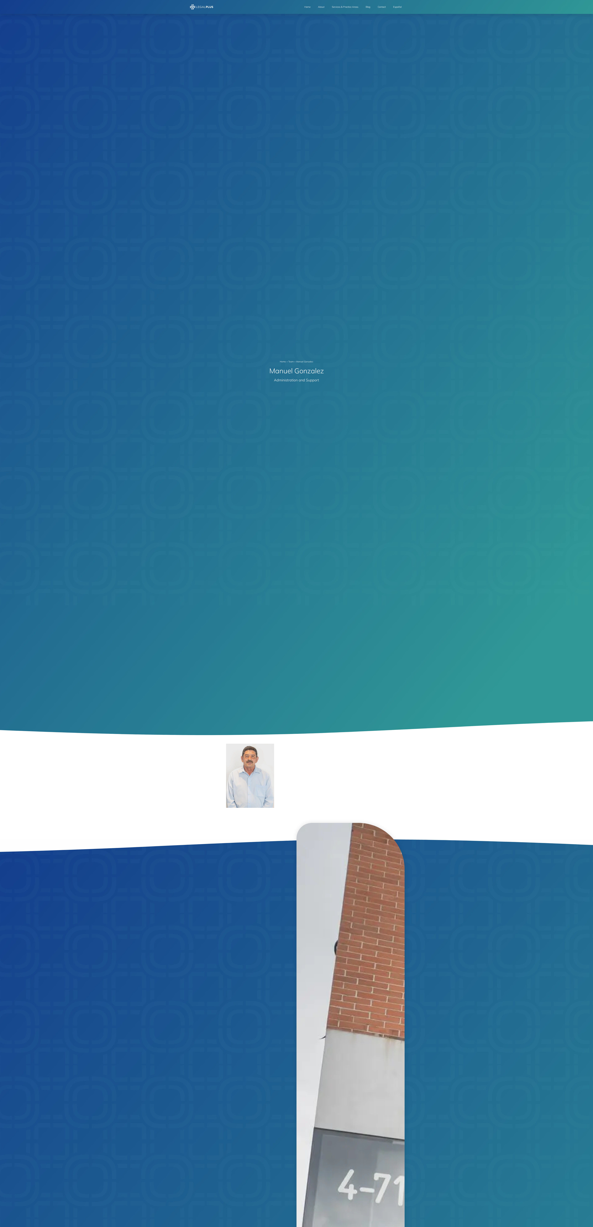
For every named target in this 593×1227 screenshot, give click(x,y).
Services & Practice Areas (345, 6)
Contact (382, 6)
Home (307, 6)
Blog (368, 6)
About (321, 6)
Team (291, 361)
